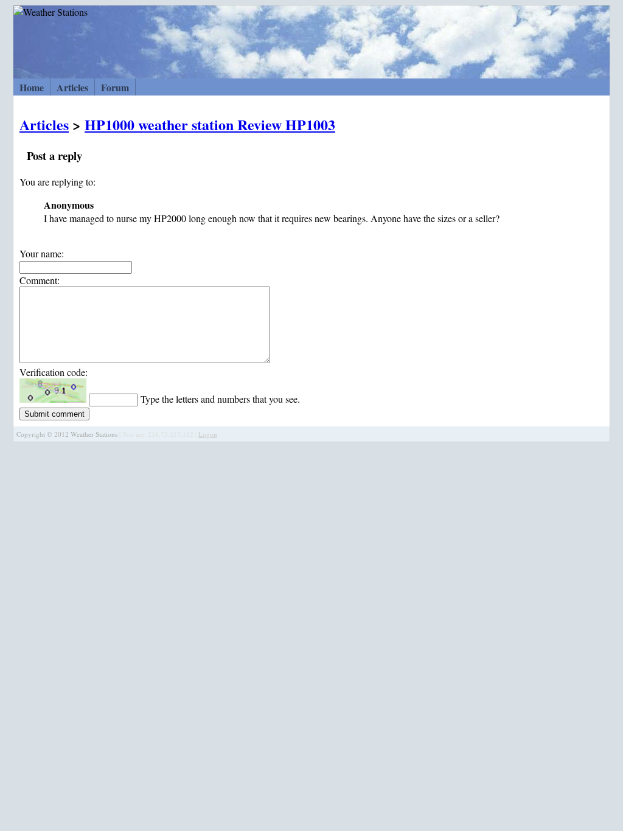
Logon (207, 434)
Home (31, 87)
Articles (72, 87)
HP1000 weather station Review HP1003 (210, 124)
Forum (115, 87)
